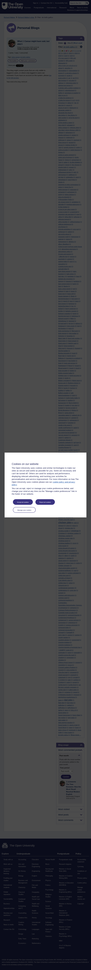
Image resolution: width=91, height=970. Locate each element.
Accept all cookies (23, 502)
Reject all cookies (45, 502)
